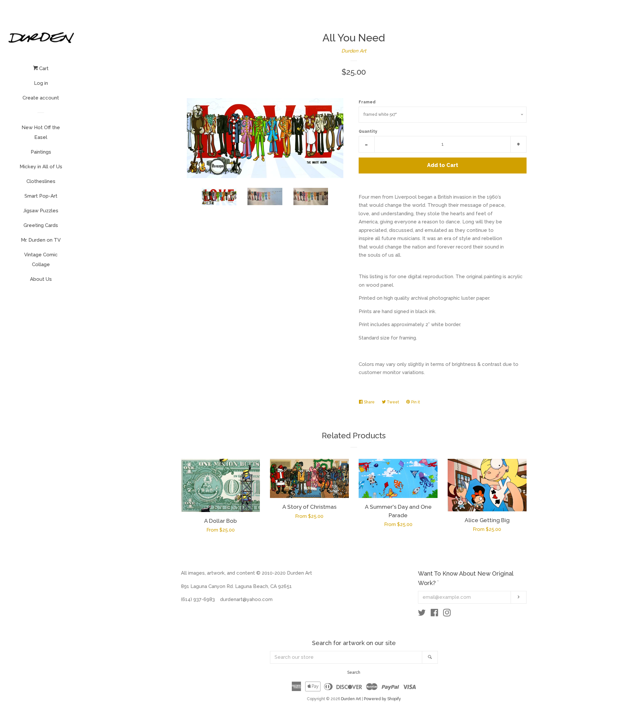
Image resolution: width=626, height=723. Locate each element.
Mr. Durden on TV (41, 240)
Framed (367, 102)
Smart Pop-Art (40, 196)
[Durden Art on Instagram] (447, 614)
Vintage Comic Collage (41, 259)
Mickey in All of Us (41, 167)
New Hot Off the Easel (41, 132)
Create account (40, 98)
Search (353, 672)
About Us (41, 279)
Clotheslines (40, 181)
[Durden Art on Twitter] (422, 614)
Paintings (41, 152)
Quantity (368, 131)
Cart (43, 68)
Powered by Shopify (382, 699)
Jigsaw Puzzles (40, 211)
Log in (41, 83)
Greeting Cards (40, 225)
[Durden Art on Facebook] (434, 614)
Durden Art (353, 51)
